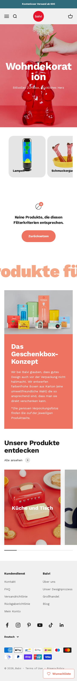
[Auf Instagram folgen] (18, 625)
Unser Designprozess (58, 589)
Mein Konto (12, 611)
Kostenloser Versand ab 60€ (38, 4)
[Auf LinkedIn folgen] (62, 625)
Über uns (49, 581)
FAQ (7, 589)
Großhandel (51, 596)
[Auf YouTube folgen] (40, 625)
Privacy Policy (55, 668)
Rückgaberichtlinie (17, 603)
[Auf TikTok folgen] (51, 625)
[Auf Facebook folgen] (7, 625)
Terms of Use (34, 668)
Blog (46, 603)
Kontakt (10, 581)
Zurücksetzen (38, 236)
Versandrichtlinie (16, 596)
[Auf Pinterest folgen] (29, 625)
